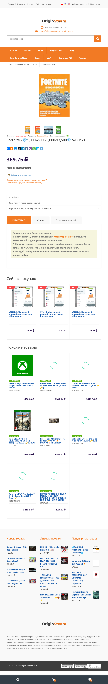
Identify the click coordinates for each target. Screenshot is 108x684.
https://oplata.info (64, 236)
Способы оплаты (49, 64)
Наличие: (10, 135)
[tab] (18, 220)
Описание (18, 220)
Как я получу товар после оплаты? (24, 203)
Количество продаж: (57, 135)
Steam (27, 50)
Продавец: (32, 135)
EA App (13, 50)
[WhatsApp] (34, 148)
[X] (19, 148)
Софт (37, 58)
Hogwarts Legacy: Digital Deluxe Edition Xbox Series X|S (81, 595)
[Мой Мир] (15, 148)
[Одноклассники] (11, 148)
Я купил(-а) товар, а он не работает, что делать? (30, 208)
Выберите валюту (78, 4)
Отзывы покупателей (66, 220)
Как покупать (47, 4)
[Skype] (37, 148)
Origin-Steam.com (28, 665)
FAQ (37, 4)
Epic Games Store (18, 58)
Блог (35, 64)
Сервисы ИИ (65, 58)
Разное (82, 58)
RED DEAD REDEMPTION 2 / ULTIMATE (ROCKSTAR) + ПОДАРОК (79, 578)
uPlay (71, 50)
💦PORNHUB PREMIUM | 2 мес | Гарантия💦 (81, 550)
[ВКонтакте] (8, 148)
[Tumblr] (26, 148)
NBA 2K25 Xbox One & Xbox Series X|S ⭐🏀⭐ (50, 597)
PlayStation (56, 50)
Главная (11, 4)
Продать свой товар (25, 4)
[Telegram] (41, 148)
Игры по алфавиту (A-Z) (18, 64)
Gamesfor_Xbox (42, 136)
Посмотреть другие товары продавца (25, 182)
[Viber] (30, 148)
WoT (49, 58)
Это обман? (14, 197)
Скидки (40, 220)
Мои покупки (95, 4)
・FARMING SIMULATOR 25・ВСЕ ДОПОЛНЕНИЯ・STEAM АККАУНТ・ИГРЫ (49, 581)
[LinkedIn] (22, 148)
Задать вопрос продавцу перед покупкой (26, 180)
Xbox (40, 50)
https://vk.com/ (56, 31)
